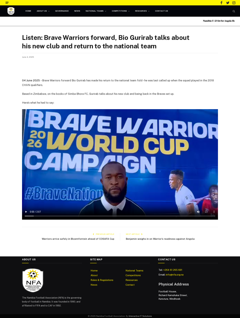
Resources (141, 11)
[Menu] (7, 3)
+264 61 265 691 (172, 269)
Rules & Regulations (102, 280)
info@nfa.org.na (175, 274)
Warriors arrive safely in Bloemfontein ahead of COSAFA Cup (78, 238)
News (77, 11)
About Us (42, 11)
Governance (62, 11)
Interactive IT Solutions (140, 316)
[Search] (233, 11)
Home (28, 11)
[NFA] (11, 11)
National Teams (95, 11)
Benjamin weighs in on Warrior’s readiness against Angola (160, 238)
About (94, 275)
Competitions (119, 11)
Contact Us (161, 11)
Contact (130, 284)
